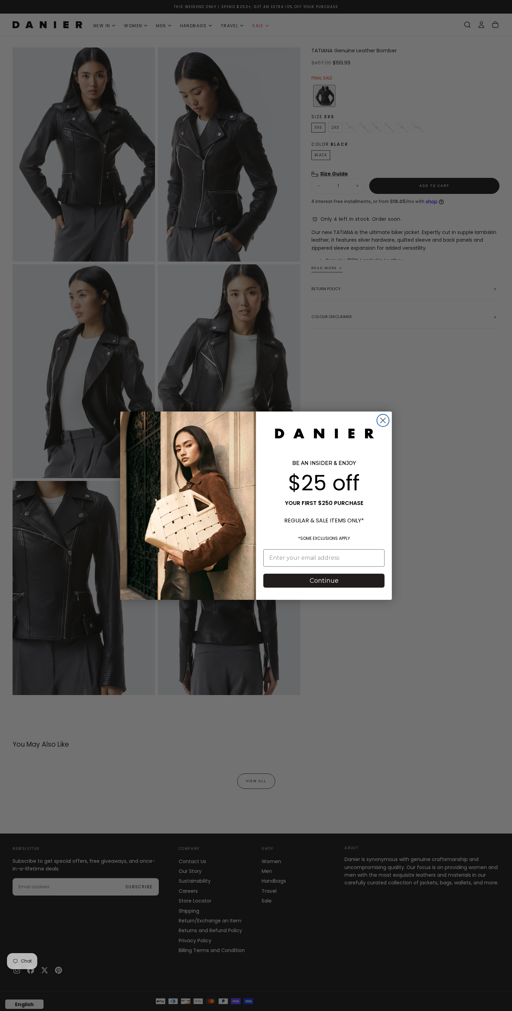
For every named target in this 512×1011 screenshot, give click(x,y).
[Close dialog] (383, 420)
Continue (324, 580)
